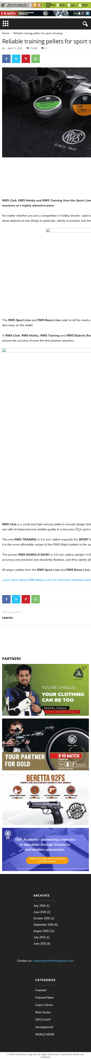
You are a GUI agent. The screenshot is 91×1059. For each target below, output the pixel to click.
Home (5, 33)
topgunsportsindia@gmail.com (53, 960)
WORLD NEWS (44, 1034)
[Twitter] (16, 59)
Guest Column (44, 1005)
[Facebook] (6, 59)
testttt (7, 617)
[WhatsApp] (35, 59)
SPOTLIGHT (43, 1019)
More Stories (43, 1012)
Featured (40, 990)
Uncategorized (44, 1027)
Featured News (44, 997)
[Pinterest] (26, 59)
